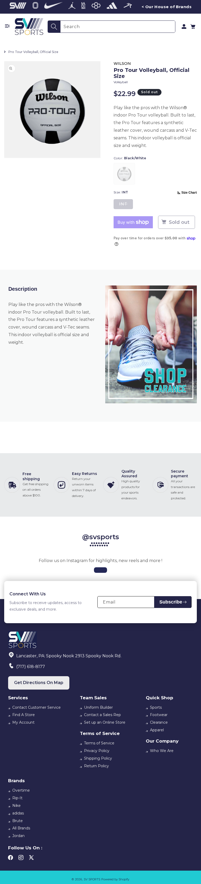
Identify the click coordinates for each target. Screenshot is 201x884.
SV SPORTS (92, 879)
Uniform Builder (98, 707)
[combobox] (117, 27)
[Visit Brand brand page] (18, 7)
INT (126, 205)
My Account (23, 722)
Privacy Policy (96, 750)
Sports (156, 707)
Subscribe (170, 602)
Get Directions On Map (38, 682)
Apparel (157, 730)
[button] (192, 26)
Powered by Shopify (115, 879)
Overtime (21, 790)
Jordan (18, 835)
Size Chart (189, 192)
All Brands (21, 828)
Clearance (159, 722)
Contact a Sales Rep (102, 714)
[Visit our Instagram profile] (100, 570)
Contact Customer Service (36, 707)
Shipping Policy (98, 758)
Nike (16, 805)
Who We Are (162, 750)
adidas (18, 813)
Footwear (159, 714)
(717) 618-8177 (30, 666)
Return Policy (96, 766)
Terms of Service (99, 743)
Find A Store (23, 714)
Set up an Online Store (104, 722)
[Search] (54, 27)
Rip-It (17, 798)
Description (22, 289)
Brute (17, 820)
